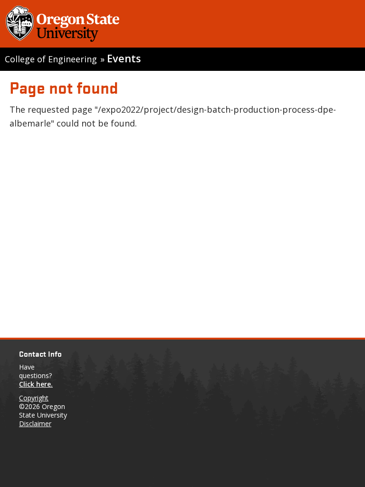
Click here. (36, 384)
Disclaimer (35, 423)
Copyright (33, 397)
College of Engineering (51, 59)
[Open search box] (347, 26)
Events (124, 58)
